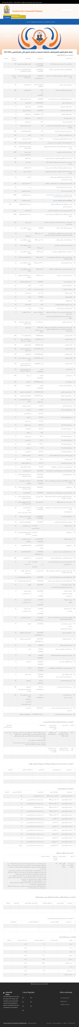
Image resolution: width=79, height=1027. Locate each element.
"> (23, 998)
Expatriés (47, 22)
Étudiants (7, 17)
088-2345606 (17, 2)
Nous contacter (57, 1023)
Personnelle (15, 16)
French (40, 2)
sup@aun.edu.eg (24, 2)
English (30, 2)
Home (28, 22)
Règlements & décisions (37, 22)
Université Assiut (64, 998)
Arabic (33, 2)
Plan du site (72, 1023)
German (37, 2)
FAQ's (65, 1023)
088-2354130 (63, 1001)
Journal (53, 22)
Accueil (39, 41)
